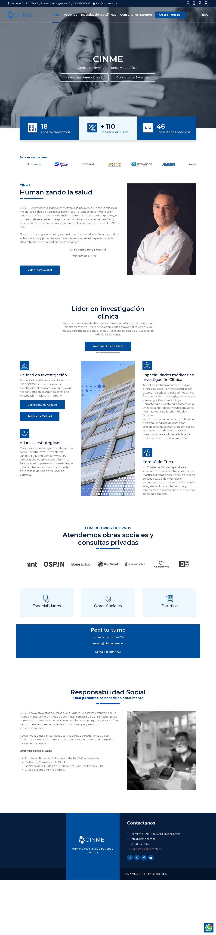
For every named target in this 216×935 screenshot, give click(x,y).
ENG (205, 14)
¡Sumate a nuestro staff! (146, 849)
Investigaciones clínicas (84, 77)
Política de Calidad (40, 416)
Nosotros (70, 14)
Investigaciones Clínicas (98, 14)
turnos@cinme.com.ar (108, 643)
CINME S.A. (134, 873)
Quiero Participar (170, 14)
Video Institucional (40, 270)
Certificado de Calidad (42, 404)
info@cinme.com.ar (143, 838)
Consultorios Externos (136, 14)
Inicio (55, 14)
